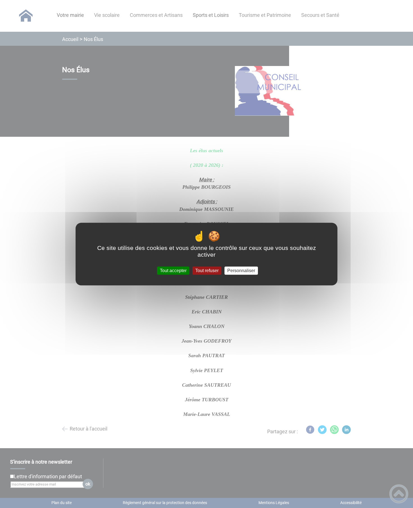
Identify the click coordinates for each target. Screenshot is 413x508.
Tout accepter (173, 270)
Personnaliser (241, 270)
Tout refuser (207, 270)
